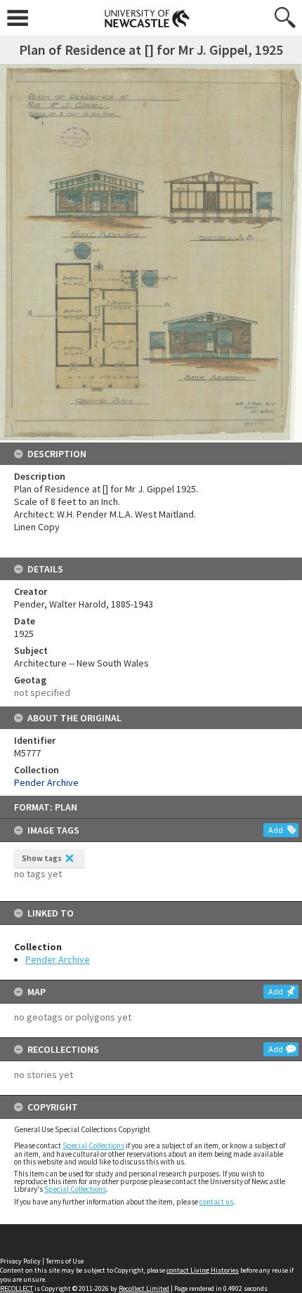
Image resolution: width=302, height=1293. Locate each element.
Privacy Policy (20, 1261)
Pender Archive (57, 959)
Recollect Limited (144, 1288)
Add (275, 830)
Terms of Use (65, 1261)
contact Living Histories (202, 1270)
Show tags (42, 858)
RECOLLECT (16, 1288)
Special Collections (93, 1145)
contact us (216, 1202)
